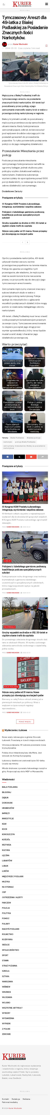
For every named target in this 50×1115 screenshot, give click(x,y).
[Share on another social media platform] (42, 457)
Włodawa (7, 997)
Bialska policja (33, 438)
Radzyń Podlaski (10, 929)
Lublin (7, 561)
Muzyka (6, 881)
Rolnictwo (7, 934)
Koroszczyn (8, 834)
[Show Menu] (46, 4)
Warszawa (7, 981)
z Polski (6, 1029)
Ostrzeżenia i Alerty (12, 897)
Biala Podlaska (11, 687)
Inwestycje (8, 818)
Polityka (6, 913)
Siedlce (6, 944)
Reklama (26, 1099)
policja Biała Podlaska (25, 442)
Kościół (6, 839)
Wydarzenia (8, 1018)
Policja (6, 908)
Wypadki (6, 1023)
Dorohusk (7, 803)
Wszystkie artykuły (12, 1008)
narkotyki (7, 442)
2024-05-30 (11, 48)
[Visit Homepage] (22, 4)
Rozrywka (7, 939)
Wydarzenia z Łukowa (16, 730)
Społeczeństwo (10, 950)
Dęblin (5, 797)
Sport (5, 955)
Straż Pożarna (9, 965)
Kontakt (5, 1099)
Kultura (6, 850)
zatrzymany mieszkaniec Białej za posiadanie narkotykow (24, 447)
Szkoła (5, 971)
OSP (4, 892)
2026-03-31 (26, 653)
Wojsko (6, 1002)
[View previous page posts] (22, 242)
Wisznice (6, 992)
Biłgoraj (6, 792)
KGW (4, 824)
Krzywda (6, 845)
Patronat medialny (10, 1102)
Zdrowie (6, 1034)
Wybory (6, 1013)
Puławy (6, 924)
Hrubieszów (8, 808)
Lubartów (7, 860)
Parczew (6, 902)
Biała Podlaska (17, 438)
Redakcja (16, 1099)
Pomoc (5, 918)
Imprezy (8, 501)
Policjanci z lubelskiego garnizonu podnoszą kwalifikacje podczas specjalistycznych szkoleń (23, 215)
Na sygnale (9, 627)
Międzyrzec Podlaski (12, 876)
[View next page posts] (27, 242)
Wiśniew (6, 987)
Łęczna (5, 855)
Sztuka (5, 976)
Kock (4, 829)
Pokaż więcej (25, 722)
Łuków (5, 871)
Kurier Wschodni (20, 44)
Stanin (5, 960)
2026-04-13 (26, 527)
